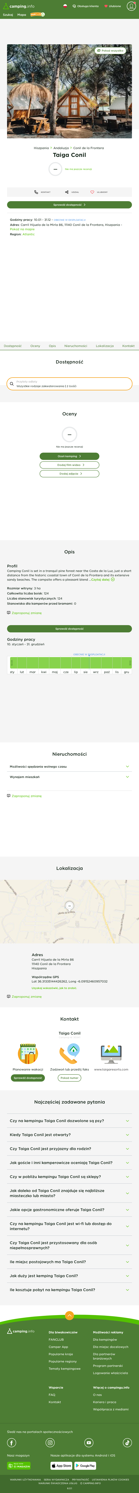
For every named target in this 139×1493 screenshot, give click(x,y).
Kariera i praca (104, 1402)
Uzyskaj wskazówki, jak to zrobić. (54, 988)
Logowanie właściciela (110, 1373)
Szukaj (8, 14)
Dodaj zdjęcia (69, 473)
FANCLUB (56, 1339)
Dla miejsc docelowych (110, 1346)
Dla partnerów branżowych (104, 1356)
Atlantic (28, 234)
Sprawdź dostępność (67, 204)
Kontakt (55, 1402)
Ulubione (115, 6)
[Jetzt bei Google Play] (85, 1466)
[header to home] (18, 6)
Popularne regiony (63, 1361)
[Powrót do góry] (69, 1315)
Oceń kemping (67, 456)
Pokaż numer (69, 1077)
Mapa (21, 14)
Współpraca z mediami (111, 1409)
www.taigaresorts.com (111, 1069)
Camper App (58, 1346)
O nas (97, 1394)
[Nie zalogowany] (131, 6)
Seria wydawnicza (56, 1479)
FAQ (52, 1394)
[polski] (65, 6)
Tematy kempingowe (65, 1368)
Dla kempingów (105, 1339)
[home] (20, 1330)
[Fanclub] (37, 14)
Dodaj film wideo (69, 464)
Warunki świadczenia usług (57, 1483)
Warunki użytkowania (25, 1479)
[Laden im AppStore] (61, 1466)
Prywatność (80, 1479)
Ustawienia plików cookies (110, 1479)
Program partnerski (108, 1365)
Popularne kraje (61, 1354)
